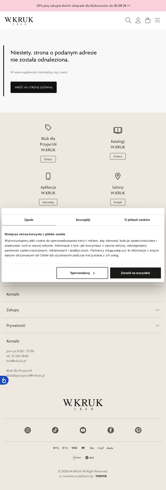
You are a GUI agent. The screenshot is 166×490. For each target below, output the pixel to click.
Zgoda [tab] (28, 219)
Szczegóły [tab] (83, 219)
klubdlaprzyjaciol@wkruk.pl (25, 375)
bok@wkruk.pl (16, 361)
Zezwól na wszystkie (135, 272)
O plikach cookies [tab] (137, 219)
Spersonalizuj (80, 272)
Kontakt (12, 294)
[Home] (19, 21)
